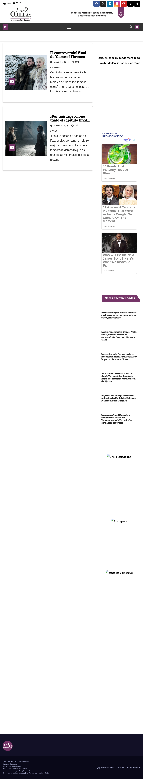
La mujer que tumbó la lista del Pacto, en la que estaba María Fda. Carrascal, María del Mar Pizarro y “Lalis (119, 335)
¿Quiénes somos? (106, 767)
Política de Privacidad (129, 767)
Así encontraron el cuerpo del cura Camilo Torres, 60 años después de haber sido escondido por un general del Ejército (118, 377)
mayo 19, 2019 (61, 125)
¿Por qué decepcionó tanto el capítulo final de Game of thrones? (68, 119)
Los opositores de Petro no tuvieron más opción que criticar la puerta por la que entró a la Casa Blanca (119, 356)
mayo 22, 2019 (61, 62)
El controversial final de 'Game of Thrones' (68, 54)
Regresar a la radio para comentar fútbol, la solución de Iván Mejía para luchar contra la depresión (118, 398)
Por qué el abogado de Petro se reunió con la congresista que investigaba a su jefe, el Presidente (118, 315)
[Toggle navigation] (69, 27)
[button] (131, 27)
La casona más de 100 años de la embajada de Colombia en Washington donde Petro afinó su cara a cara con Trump (116, 419)
